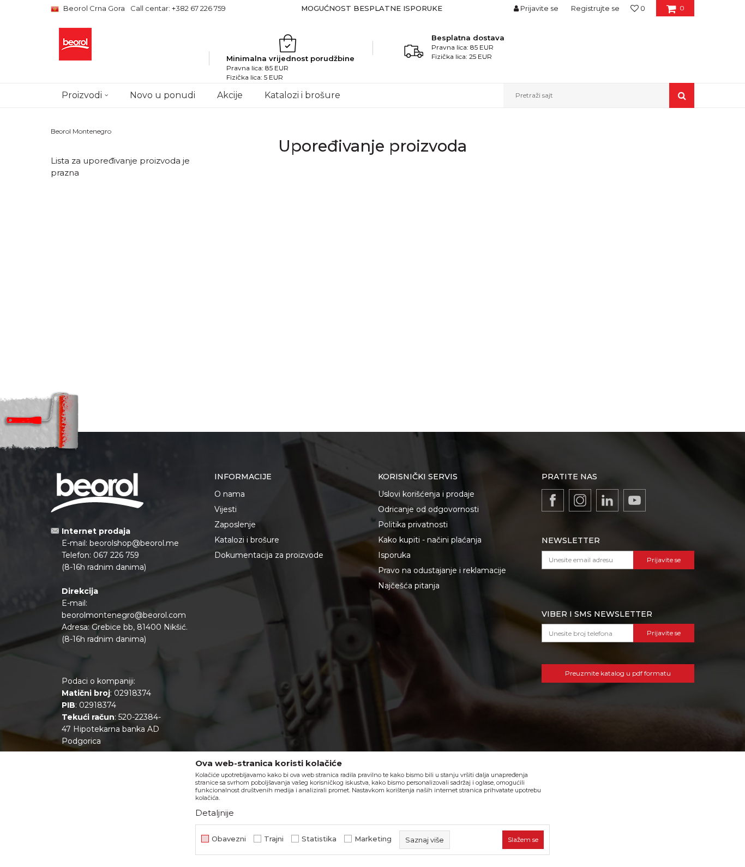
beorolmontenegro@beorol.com (124, 615)
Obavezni (229, 839)
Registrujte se (595, 8)
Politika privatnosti (413, 524)
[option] (372, 8)
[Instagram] (580, 500)
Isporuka (394, 555)
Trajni (274, 839)
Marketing (373, 839)
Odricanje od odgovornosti (428, 509)
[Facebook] (552, 500)
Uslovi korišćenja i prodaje (426, 494)
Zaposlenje (235, 524)
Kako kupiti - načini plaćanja (430, 540)
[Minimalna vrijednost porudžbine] (290, 43)
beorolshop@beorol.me (134, 543)
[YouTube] (634, 500)
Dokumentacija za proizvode (268, 555)
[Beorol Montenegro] (75, 44)
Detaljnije (214, 813)
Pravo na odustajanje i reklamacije (442, 570)
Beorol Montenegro (81, 131)
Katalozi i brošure (246, 540)
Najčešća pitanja (409, 586)
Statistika (319, 839)
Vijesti (225, 509)
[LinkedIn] (607, 500)
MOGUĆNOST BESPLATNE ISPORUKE (371, 8)
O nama (229, 494)
